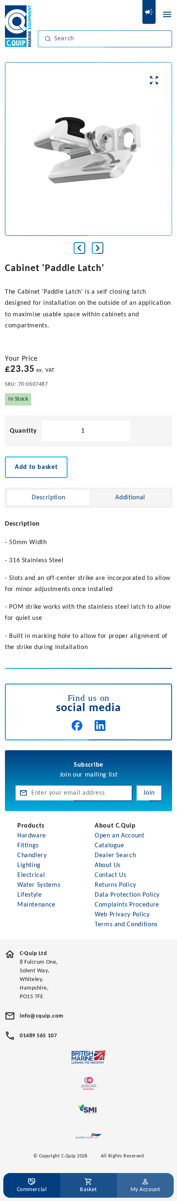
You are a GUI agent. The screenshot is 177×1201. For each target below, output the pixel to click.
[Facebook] (77, 725)
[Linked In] (100, 725)
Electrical (31, 875)
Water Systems (38, 885)
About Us (108, 865)
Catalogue (109, 845)
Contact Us (110, 875)
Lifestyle (29, 895)
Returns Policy (115, 885)
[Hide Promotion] (149, 12)
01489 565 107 (38, 1036)
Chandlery (32, 855)
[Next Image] (97, 248)
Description (48, 497)
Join (149, 793)
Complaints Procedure (127, 905)
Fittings (28, 845)
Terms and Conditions (126, 924)
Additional (130, 497)
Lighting (29, 865)
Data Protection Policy (127, 895)
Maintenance (36, 905)
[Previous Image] (79, 248)
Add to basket (36, 467)
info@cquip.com (41, 1016)
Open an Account (119, 835)
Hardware (31, 835)
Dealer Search (115, 855)
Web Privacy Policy (122, 914)
